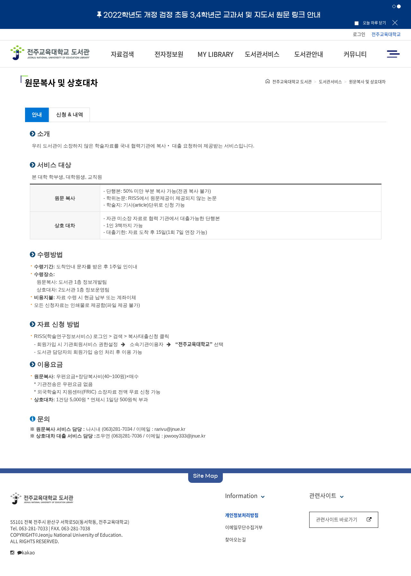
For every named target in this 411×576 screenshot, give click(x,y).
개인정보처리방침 (241, 515)
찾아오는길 (235, 539)
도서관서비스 (262, 54)
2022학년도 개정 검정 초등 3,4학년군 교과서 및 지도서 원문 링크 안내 (211, 14)
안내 (37, 114)
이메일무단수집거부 (244, 527)
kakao (28, 552)
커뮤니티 (355, 54)
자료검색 (122, 54)
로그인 (359, 34)
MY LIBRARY (215, 54)
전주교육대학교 (386, 34)
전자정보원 (168, 54)
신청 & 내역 (69, 114)
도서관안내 (308, 54)
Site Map (205, 475)
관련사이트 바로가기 (336, 519)
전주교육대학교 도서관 (292, 81)
